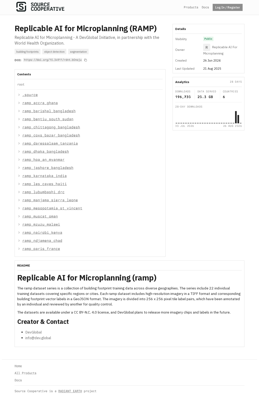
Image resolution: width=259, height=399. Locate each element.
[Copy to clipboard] (85, 60)
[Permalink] (163, 278)
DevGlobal (33, 332)
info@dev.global (38, 337)
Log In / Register (227, 7)
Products (191, 7)
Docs (205, 7)
